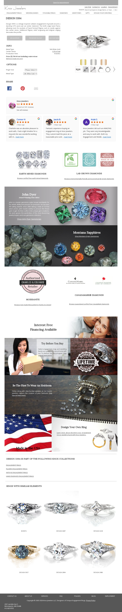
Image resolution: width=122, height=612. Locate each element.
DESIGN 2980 (98, 572)
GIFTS (88, 13)
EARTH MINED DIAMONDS (32, 173)
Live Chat (88, 7)
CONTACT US (12, 596)
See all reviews (22, 110)
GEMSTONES (76, 13)
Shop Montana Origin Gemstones (87, 236)
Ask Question (14, 38)
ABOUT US (28, 596)
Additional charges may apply (14, 58)
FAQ (61, 596)
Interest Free (43, 325)
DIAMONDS (64, 13)
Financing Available (43, 329)
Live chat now (54, 38)
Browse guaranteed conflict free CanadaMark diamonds (89, 304)
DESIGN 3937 (23, 572)
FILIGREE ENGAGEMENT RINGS (16, 469)
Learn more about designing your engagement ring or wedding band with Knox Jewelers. (74, 434)
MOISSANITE (33, 299)
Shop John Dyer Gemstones (29, 219)
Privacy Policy (90, 600)
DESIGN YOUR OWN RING (103, 13)
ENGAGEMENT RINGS (14, 13)
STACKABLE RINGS (49, 13)
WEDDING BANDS (32, 13)
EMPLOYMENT (110, 596)
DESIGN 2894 (61, 572)
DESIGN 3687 (61, 531)
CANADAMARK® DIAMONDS (89, 295)
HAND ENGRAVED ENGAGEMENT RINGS (20, 476)
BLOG (94, 596)
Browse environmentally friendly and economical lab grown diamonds (89, 179)
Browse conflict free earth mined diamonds (32, 178)
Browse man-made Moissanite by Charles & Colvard (32, 305)
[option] (78, 69)
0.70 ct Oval (56, 51)
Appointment (112, 7)
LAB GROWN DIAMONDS (89, 173)
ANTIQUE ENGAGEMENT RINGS (17, 472)
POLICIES (77, 596)
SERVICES (44, 596)
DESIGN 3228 (98, 531)
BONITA (24, 531)
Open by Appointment (61, 2)
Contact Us (96, 7)
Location (104, 7)
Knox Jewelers (22, 101)
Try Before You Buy (35, 38)
